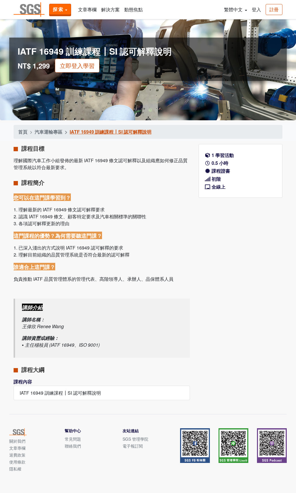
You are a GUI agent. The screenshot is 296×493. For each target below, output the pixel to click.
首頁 (22, 131)
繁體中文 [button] (234, 9)
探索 (58, 9)
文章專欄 (87, 9)
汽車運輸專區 (48, 131)
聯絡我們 (73, 446)
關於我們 (17, 441)
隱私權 (15, 469)
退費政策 (17, 455)
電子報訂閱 (133, 446)
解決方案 (110, 9)
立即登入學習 (77, 65)
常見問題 (73, 439)
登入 (256, 9)
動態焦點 (133, 9)
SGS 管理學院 (135, 439)
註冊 (274, 9)
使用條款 (17, 462)
